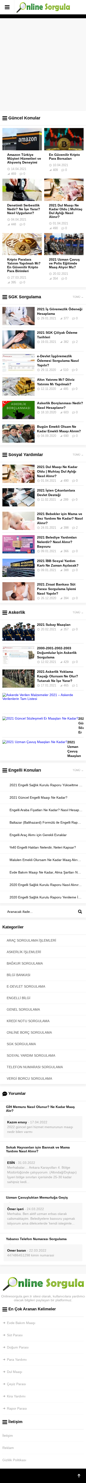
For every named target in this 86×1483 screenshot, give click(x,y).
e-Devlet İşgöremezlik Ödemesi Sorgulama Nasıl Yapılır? (58, 360)
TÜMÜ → (78, 296)
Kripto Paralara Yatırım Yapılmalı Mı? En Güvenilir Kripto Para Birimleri (24, 265)
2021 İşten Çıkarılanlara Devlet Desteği (56, 492)
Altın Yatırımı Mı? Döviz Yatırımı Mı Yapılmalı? (56, 382)
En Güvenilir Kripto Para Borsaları (64, 156)
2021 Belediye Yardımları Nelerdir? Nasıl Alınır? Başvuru (57, 541)
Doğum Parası (18, 1347)
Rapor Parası (17, 1408)
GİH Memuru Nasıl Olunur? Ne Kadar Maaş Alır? (40, 1109)
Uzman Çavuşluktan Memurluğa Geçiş (37, 1197)
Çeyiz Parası (16, 1384)
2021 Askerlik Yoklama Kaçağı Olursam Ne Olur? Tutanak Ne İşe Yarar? (57, 676)
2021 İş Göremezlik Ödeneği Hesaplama (59, 311)
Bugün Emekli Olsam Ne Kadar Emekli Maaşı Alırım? (59, 429)
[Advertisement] (43, 61)
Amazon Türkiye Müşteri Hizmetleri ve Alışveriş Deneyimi (24, 158)
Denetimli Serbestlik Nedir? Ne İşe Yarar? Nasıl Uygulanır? (23, 209)
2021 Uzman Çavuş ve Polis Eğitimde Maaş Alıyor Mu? (64, 263)
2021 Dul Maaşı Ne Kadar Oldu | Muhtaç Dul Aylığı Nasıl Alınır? (65, 211)
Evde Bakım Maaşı (21, 1323)
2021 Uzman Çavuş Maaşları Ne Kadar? (74, 753)
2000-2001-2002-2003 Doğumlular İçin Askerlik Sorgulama (57, 652)
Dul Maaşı (14, 1372)
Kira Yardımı (16, 1396)
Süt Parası (15, 1335)
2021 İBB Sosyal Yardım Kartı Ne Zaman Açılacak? (58, 563)
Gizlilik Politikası (14, 1460)
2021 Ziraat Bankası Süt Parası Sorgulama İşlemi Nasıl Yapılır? (56, 588)
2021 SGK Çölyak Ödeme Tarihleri (57, 335)
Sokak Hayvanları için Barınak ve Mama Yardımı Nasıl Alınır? (38, 1149)
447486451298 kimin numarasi (30, 1255)
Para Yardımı (17, 1359)
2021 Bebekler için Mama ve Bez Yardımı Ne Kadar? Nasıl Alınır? (60, 518)
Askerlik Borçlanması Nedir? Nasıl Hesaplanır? (60, 405)
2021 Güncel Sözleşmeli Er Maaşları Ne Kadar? (81, 732)
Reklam (8, 1448)
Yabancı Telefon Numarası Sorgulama (36, 1239)
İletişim (7, 1435)
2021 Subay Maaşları (53, 625)
